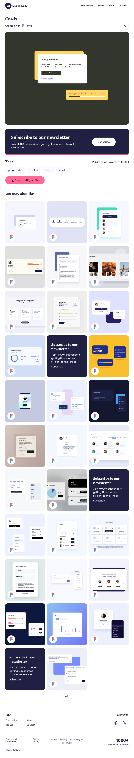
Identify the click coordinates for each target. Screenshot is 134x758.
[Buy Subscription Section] (25, 312)
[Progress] (25, 222)
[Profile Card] (25, 401)
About (30, 720)
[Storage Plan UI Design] (67, 490)
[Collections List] (109, 267)
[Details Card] (25, 446)
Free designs (11, 720)
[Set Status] (67, 580)
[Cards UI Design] (109, 356)
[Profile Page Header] (25, 267)
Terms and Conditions (11, 740)
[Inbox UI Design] (109, 222)
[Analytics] (25, 356)
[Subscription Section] (109, 580)
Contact (31, 724)
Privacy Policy (37, 740)
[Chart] (67, 624)
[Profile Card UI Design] (109, 624)
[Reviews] (67, 312)
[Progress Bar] (67, 222)
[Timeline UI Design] (67, 267)
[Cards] (109, 312)
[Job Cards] (109, 535)
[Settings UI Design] (25, 580)
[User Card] (67, 446)
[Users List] (109, 446)
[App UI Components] (25, 535)
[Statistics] (25, 624)
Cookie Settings (13, 750)
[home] (16, 4)
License (9, 724)
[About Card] (67, 535)
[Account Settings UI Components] (67, 669)
